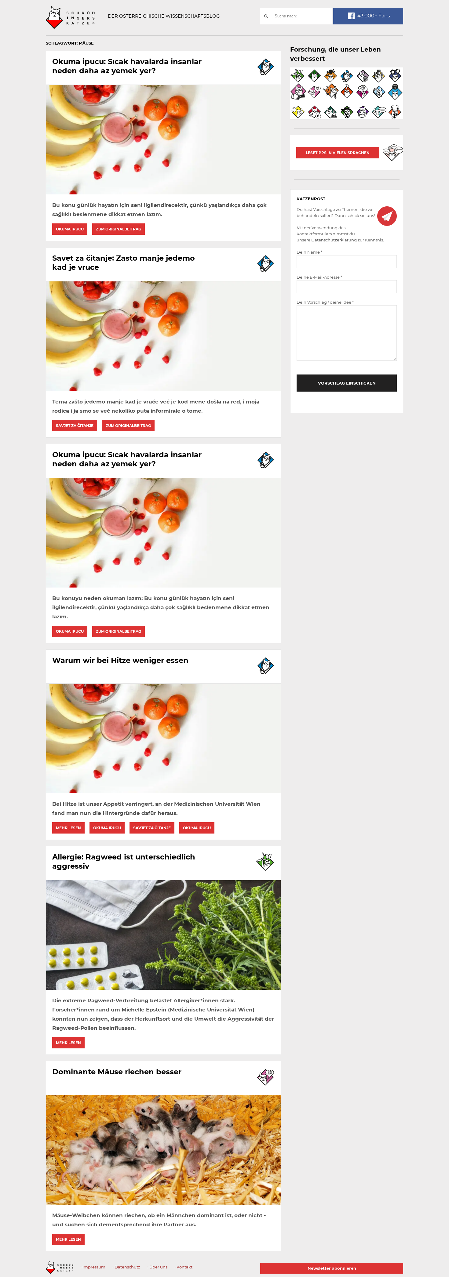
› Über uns (157, 1266)
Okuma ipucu (70, 229)
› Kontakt (183, 1266)
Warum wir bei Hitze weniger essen (120, 660)
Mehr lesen (68, 828)
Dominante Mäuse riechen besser (116, 1071)
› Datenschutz (126, 1266)
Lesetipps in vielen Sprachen (338, 152)
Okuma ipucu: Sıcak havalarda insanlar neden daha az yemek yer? (127, 66)
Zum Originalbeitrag (118, 229)
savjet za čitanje (74, 425)
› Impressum (92, 1266)
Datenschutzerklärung (334, 239)
